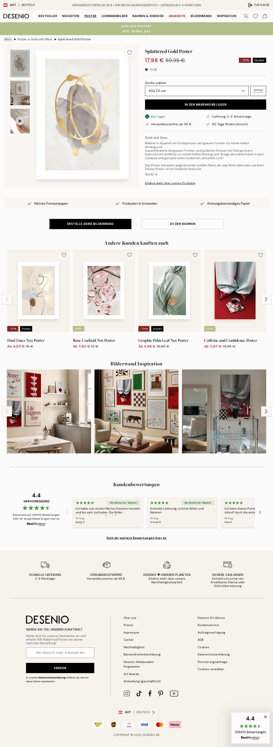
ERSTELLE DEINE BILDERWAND (90, 224)
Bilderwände (201, 16)
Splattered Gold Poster (74, 39)
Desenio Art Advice (211, 618)
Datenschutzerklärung (52, 677)
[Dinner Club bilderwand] (49, 411)
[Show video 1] (20, 121)
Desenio (149, 735)
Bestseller (47, 16)
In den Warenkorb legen (206, 104)
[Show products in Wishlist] (255, 16)
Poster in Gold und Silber (35, 39)
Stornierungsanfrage (213, 662)
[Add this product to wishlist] (130, 52)
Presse (128, 625)
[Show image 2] (20, 93)
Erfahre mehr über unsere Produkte (170, 183)
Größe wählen (155, 83)
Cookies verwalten (211, 669)
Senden (60, 668)
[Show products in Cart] (265, 16)
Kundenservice (208, 625)
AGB (201, 640)
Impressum (131, 632)
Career (129, 640)
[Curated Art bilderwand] (136, 411)
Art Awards (131, 674)
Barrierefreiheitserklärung (142, 654)
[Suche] (246, 16)
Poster (90, 16)
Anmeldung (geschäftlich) (142, 681)
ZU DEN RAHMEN (182, 224)
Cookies (203, 647)
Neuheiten (70, 16)
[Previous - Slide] (7, 299)
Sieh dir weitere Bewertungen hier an (136, 538)
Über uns (130, 618)
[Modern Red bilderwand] (224, 411)
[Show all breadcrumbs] (7, 39)
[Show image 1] (20, 63)
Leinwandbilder (114, 16)
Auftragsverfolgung (211, 632)
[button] (258, 91)
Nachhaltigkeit (134, 647)
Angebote (177, 16)
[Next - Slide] (266, 299)
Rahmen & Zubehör (147, 16)
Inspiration (227, 16)
